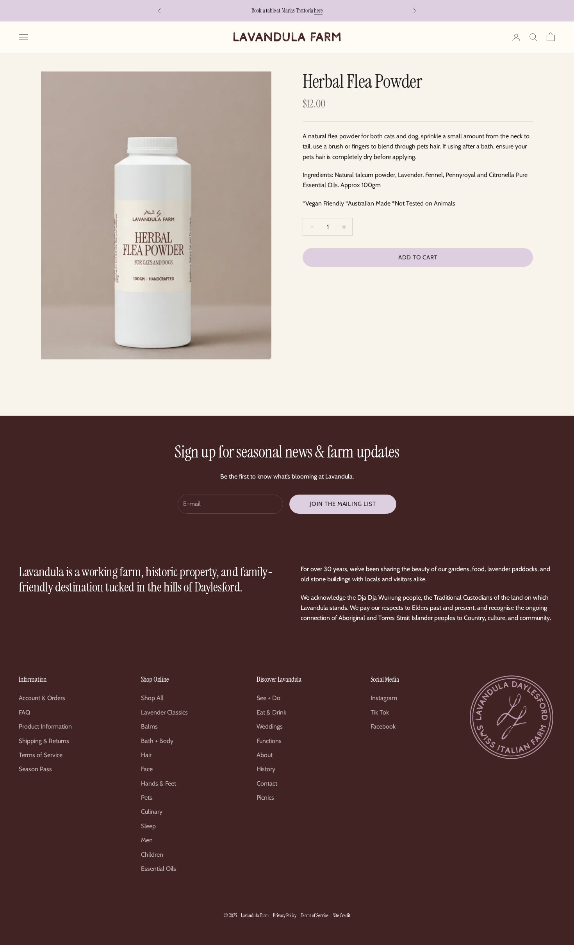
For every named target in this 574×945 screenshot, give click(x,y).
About (265, 755)
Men (147, 840)
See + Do (268, 698)
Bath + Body (157, 741)
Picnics (265, 797)
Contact (267, 783)
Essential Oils (158, 868)
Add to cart (417, 257)
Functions (269, 741)
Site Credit (341, 915)
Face (147, 769)
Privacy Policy (284, 915)
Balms (149, 726)
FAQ (24, 712)
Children (152, 854)
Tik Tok (380, 712)
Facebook (383, 726)
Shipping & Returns (44, 741)
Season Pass (35, 769)
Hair (146, 755)
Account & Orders (42, 698)
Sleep (148, 826)
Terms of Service (40, 755)
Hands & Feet (158, 783)
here (318, 10)
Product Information (45, 726)
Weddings (270, 726)
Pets (146, 797)
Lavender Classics (164, 712)
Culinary (151, 811)
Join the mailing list (343, 503)
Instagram (384, 698)
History (266, 769)
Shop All (152, 698)
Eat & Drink (271, 712)
